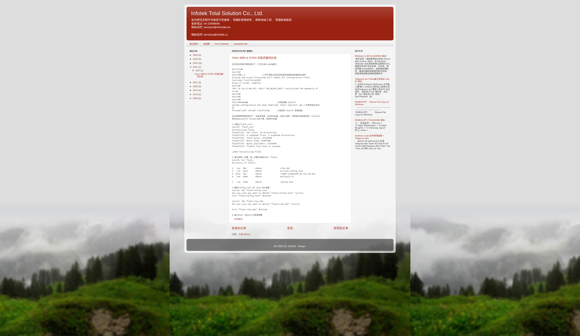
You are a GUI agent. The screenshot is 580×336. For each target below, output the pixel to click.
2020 (195, 86)
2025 (195, 59)
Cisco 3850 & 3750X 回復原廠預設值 (254, 57)
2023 (195, 63)
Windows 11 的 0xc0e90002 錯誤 (370, 56)
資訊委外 (193, 43)
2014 (195, 90)
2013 (195, 94)
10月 (197, 70)
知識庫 (206, 43)
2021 (195, 82)
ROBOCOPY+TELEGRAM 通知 (370, 120)
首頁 (290, 228)
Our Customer (222, 43)
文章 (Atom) (244, 234)
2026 (195, 55)
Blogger (302, 246)
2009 (195, 98)
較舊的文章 (341, 228)
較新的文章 (239, 228)
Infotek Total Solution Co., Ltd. (227, 13)
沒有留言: (239, 219)
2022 (195, 67)
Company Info (240, 43)
